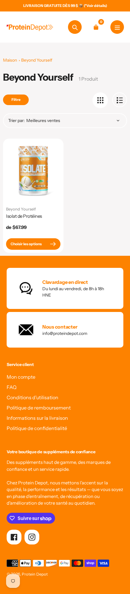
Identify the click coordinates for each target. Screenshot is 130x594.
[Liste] (119, 99)
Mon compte (21, 377)
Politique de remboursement (39, 408)
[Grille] (100, 99)
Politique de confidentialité (37, 428)
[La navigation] (117, 27)
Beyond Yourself (36, 60)
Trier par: (16, 120)
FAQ (12, 387)
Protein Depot (35, 574)
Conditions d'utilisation (32, 397)
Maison (10, 60)
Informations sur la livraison (37, 418)
